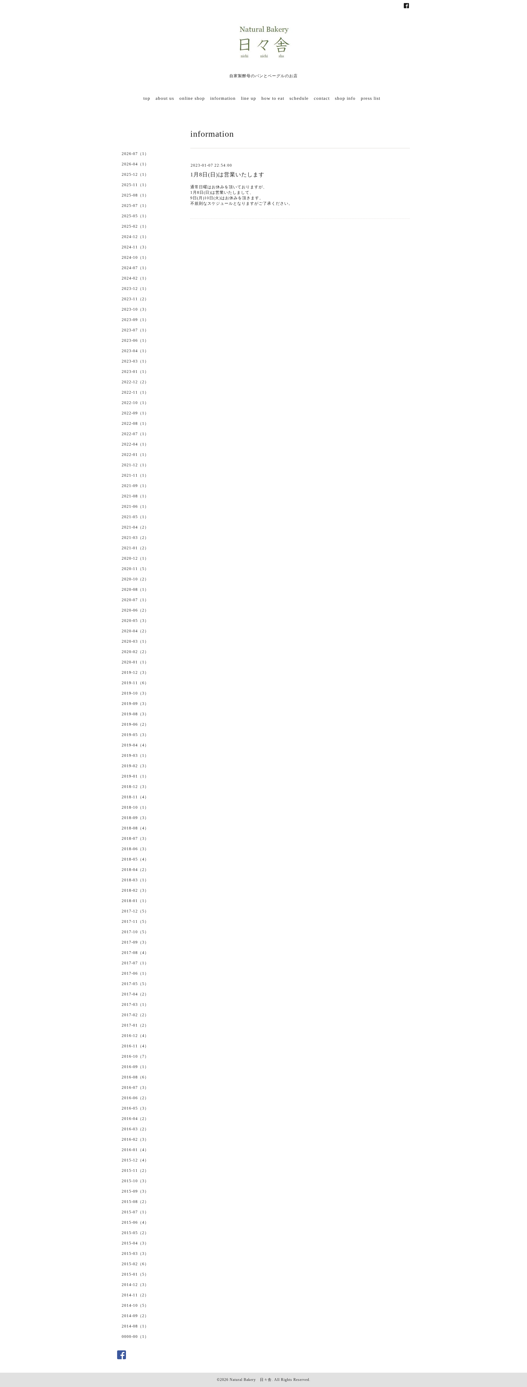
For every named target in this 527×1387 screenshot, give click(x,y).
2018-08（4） (135, 828)
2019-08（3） (135, 714)
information (223, 98)
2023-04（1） (135, 351)
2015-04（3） (135, 1243)
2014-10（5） (135, 1305)
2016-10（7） (135, 1056)
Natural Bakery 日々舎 (251, 1380)
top (146, 98)
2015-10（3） (135, 1181)
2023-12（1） (135, 288)
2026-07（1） (135, 153)
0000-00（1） (135, 1336)
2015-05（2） (135, 1232)
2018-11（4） (135, 797)
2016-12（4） (135, 1035)
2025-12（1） (135, 174)
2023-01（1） (135, 371)
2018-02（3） (135, 890)
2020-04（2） (135, 631)
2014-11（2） (135, 1295)
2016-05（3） (135, 1108)
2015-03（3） (135, 1253)
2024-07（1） (135, 267)
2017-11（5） (135, 921)
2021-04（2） (135, 527)
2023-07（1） (135, 330)
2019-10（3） (135, 693)
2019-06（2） (135, 724)
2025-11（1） (135, 184)
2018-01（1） (135, 900)
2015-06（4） (135, 1222)
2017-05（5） (135, 983)
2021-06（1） (135, 506)
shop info (345, 98)
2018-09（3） (135, 817)
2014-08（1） (135, 1326)
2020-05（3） (135, 620)
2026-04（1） (135, 164)
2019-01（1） (135, 776)
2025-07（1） (135, 205)
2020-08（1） (135, 589)
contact (322, 98)
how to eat (272, 98)
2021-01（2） (135, 548)
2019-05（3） (135, 734)
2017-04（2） (135, 994)
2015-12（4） (135, 1160)
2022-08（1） (135, 423)
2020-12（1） (135, 558)
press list (370, 98)
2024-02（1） (135, 278)
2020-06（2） (135, 610)
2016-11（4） (135, 1046)
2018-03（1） (135, 880)
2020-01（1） (135, 662)
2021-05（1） (135, 517)
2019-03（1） (135, 755)
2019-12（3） (135, 672)
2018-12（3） (135, 786)
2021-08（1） (135, 496)
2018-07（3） (135, 838)
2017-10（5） (135, 932)
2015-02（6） (135, 1264)
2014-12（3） (135, 1284)
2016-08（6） (135, 1077)
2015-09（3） (135, 1191)
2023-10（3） (135, 309)
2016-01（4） (135, 1149)
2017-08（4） (135, 952)
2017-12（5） (135, 911)
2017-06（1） (135, 973)
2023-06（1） (135, 340)
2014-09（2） (135, 1315)
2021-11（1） (135, 475)
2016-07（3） (135, 1087)
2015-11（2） (135, 1170)
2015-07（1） (135, 1212)
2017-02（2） (135, 1015)
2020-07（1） (135, 600)
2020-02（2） (135, 651)
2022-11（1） (135, 392)
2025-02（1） (135, 226)
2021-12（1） (135, 465)
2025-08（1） (135, 195)
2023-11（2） (135, 299)
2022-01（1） (135, 454)
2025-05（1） (135, 216)
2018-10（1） (135, 807)
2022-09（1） (135, 413)
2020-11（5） (135, 568)
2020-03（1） (135, 641)
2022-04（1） (135, 444)
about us (165, 98)
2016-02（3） (135, 1139)
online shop (192, 98)
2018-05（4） (135, 859)
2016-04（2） (135, 1118)
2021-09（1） (135, 485)
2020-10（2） (135, 579)
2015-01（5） (135, 1274)
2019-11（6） (135, 683)
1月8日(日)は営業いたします (227, 175)
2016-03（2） (135, 1129)
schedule (299, 98)
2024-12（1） (135, 236)
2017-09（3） (135, 942)
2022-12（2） (135, 382)
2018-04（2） (135, 869)
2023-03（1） (135, 361)
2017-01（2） (135, 1025)
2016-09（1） (135, 1066)
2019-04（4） (135, 745)
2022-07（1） (135, 434)
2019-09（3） (135, 703)
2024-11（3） (135, 247)
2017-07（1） (135, 963)
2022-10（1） (135, 402)
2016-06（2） (135, 1098)
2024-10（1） (135, 257)
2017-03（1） (135, 1004)
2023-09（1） (135, 319)
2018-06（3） (135, 849)
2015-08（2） (135, 1201)
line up (248, 98)
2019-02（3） (135, 766)
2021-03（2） (135, 537)
